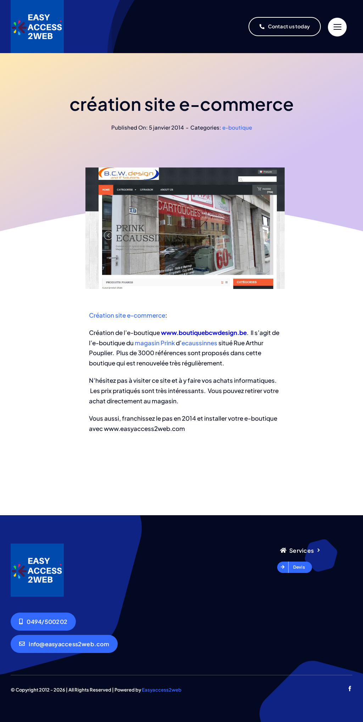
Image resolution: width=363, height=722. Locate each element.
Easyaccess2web (162, 690)
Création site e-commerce (127, 315)
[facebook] (349, 688)
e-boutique (237, 127)
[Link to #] (337, 27)
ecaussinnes (199, 343)
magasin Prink (155, 343)
